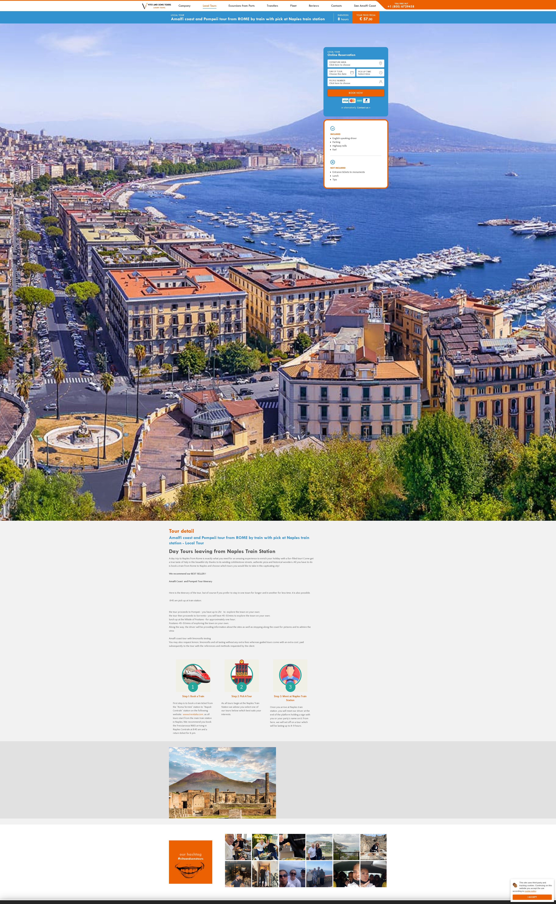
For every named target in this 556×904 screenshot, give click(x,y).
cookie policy (530, 891)
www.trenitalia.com (193, 714)
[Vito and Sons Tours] (156, 6)
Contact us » (363, 91)
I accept (532, 897)
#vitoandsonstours (190, 858)
